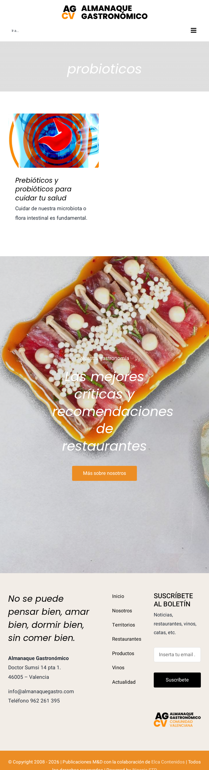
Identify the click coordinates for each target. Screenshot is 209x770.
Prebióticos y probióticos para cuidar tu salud (54, 131)
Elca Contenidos (168, 762)
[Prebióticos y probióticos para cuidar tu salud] (53, 141)
